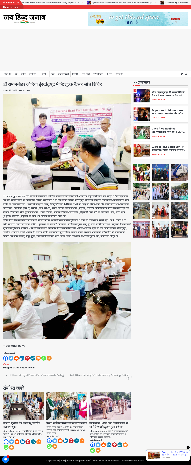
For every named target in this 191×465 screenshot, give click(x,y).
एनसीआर (32, 74)
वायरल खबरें (98, 74)
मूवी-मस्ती (86, 74)
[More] (49, 358)
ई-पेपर (109, 74)
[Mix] (38, 358)
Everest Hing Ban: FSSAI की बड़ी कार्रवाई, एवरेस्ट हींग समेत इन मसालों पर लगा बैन (169, 150)
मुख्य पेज (7, 74)
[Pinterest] (27, 358)
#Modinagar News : (23, 367)
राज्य (44, 74)
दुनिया (23, 74)
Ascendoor (113, 460)
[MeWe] (32, 358)
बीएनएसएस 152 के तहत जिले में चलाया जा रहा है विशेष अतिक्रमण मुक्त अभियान (108, 425)
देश (16, 74)
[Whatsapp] (43, 358)
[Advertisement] (95, 50)
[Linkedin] (21, 358)
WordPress (138, 460)
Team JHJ (24, 90)
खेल (53, 74)
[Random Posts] (182, 74)
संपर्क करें (119, 74)
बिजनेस (75, 74)
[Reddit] (16, 358)
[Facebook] (5, 358)
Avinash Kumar (158, 99)
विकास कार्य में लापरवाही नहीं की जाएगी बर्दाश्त (66, 423)
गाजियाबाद (6, 364)
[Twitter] (11, 358)
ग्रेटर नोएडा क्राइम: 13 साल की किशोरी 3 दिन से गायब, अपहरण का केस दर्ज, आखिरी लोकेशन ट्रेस (107, 2)
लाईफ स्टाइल (63, 74)
